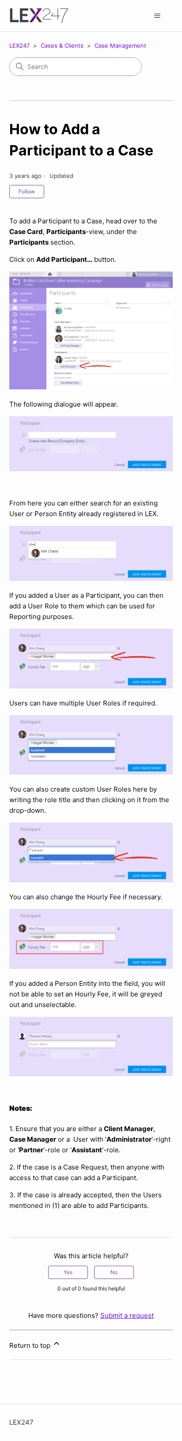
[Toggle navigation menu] (157, 16)
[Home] (39, 16)
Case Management (120, 45)
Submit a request (127, 1315)
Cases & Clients (62, 45)
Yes (68, 1272)
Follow (27, 191)
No (114, 1272)
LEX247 (19, 45)
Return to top (30, 1345)
